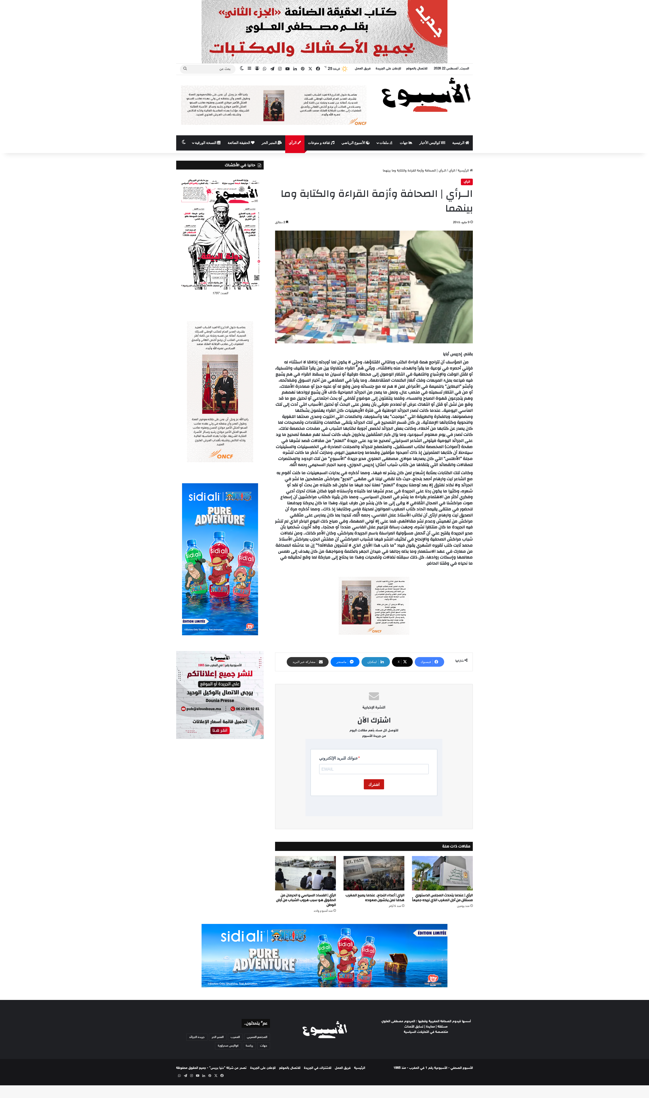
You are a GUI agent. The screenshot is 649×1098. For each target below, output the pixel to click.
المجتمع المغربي (257, 1037)
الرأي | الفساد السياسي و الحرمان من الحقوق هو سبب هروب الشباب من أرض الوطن (306, 900)
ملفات (385, 143)
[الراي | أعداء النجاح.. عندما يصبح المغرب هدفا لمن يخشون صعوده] (374, 873)
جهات (404, 143)
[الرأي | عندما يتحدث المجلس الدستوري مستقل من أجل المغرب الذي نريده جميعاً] (442, 873)
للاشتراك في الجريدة (317, 1068)
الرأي (293, 143)
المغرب (235, 1037)
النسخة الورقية (206, 143)
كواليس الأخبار (430, 143)
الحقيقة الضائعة (239, 143)
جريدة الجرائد (197, 1037)
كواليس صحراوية (228, 1046)
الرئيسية (458, 143)
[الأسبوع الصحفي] (426, 94)
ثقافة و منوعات (319, 143)
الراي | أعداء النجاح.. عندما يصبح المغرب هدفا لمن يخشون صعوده (375, 897)
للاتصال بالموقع (416, 69)
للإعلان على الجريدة (388, 69)
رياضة (249, 1046)
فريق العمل (363, 69)
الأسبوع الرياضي (353, 143)
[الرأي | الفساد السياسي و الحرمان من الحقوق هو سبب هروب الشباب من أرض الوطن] (305, 873)
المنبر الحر (270, 143)
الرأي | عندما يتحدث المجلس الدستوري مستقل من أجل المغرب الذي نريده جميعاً (442, 897)
